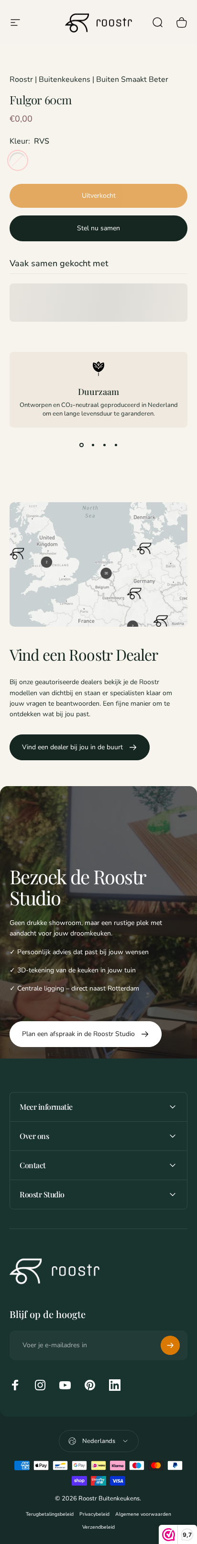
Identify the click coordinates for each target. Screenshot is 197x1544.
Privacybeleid (94, 1514)
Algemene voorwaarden (143, 1514)
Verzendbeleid (98, 1527)
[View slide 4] (115, 445)
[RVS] (18, 160)
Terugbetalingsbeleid (50, 1514)
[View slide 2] (92, 445)
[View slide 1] (81, 445)
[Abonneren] (170, 1345)
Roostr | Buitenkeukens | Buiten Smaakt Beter (89, 79)
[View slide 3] (104, 445)
